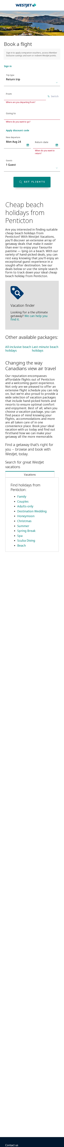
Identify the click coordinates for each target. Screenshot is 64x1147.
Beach (21, 545)
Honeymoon (25, 516)
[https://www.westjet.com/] (25, 7)
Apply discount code (17, 130)
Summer (23, 526)
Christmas (24, 521)
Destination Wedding (32, 511)
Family (21, 496)
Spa (19, 536)
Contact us (11, 1145)
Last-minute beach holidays (45, 348)
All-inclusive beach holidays (18, 348)
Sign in (8, 66)
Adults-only (25, 506)
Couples (23, 501)
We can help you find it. (29, 317)
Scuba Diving (26, 540)
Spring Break (26, 531)
